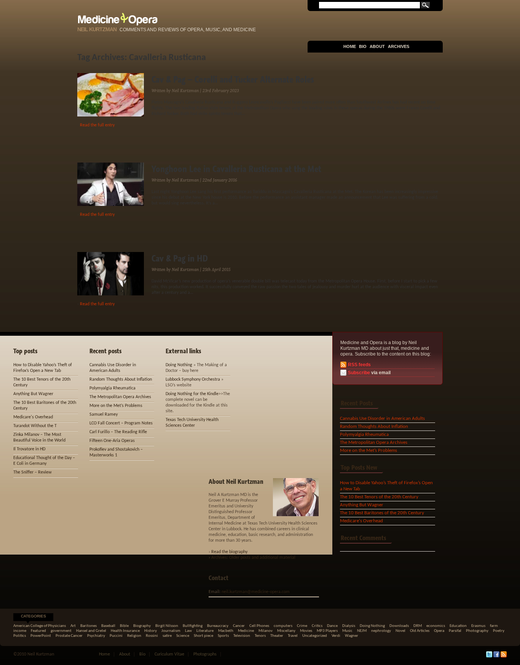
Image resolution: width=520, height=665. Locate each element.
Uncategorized (314, 636)
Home (349, 46)
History (150, 631)
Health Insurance (125, 631)
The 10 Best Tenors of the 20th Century (379, 496)
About (377, 46)
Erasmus (478, 626)
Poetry (498, 631)
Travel (293, 636)
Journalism (170, 631)
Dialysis (348, 626)
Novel (400, 631)
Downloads (399, 626)
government (61, 631)
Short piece (203, 636)
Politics (19, 636)
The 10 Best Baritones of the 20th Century (382, 512)
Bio (363, 46)
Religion (134, 636)
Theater (276, 636)
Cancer (239, 626)
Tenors (260, 636)
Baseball (108, 626)
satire (167, 636)
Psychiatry (96, 636)
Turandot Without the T (35, 426)
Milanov (265, 631)
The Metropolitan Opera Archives (373, 442)
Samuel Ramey (103, 414)
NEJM (362, 631)
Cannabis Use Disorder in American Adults (382, 418)
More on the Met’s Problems (368, 450)
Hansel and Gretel (91, 631)
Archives (398, 46)
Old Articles (419, 631)
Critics (317, 626)
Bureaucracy (217, 626)
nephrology (381, 631)
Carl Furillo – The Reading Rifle (118, 432)
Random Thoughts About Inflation (374, 426)
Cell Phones (259, 626)
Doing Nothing (179, 365)
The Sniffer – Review (32, 472)
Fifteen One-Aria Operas (112, 441)
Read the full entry (97, 125)
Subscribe (359, 372)
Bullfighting (193, 626)
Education (458, 626)
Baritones (88, 626)
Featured (38, 631)
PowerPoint (40, 636)
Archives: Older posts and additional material (253, 557)
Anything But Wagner (361, 504)
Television (241, 636)
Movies (306, 631)
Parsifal (455, 631)
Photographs (205, 654)
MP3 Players (327, 631)
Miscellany (286, 631)
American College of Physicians (39, 626)
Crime (302, 626)
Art (73, 626)
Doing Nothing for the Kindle (192, 394)
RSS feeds (359, 364)
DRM (417, 626)
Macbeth (225, 631)
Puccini (116, 636)
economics (435, 626)
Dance (332, 626)
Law (188, 631)
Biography (142, 626)
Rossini (152, 636)
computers (283, 626)
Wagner (351, 636)
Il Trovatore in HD (29, 449)
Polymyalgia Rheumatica (364, 434)
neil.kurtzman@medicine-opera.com (256, 592)
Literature (205, 631)
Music (347, 631)
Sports (223, 636)
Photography (477, 631)
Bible (124, 626)
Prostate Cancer (69, 636)
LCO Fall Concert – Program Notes (121, 423)
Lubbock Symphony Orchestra (193, 379)
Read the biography (229, 552)
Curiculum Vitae (169, 654)
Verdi (336, 636)
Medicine (246, 631)
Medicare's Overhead (361, 520)
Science (182, 636)
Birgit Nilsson (166, 626)
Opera (439, 631)
